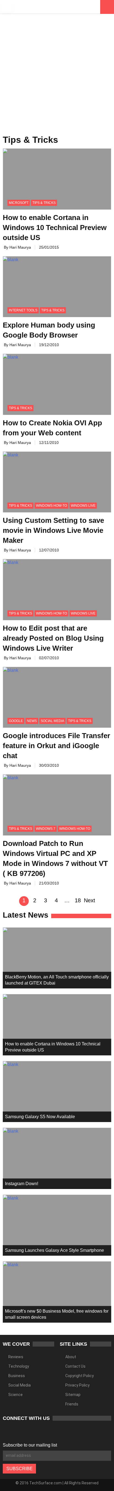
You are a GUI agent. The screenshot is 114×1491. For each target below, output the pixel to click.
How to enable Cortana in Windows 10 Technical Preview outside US (55, 227)
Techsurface (35, 7)
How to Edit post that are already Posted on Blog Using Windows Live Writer (53, 638)
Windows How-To (51, 506)
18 (78, 900)
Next (89, 900)
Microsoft (18, 203)
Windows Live (83, 506)
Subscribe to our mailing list (30, 1445)
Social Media (52, 721)
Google (16, 721)
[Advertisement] (57, 71)
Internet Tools (23, 310)
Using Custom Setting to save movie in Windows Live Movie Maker (53, 530)
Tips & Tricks (44, 203)
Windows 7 (45, 829)
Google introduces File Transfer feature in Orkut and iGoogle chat (56, 745)
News (32, 721)
